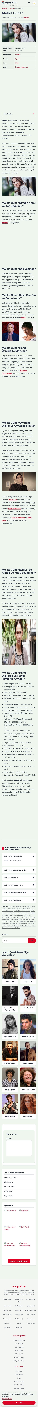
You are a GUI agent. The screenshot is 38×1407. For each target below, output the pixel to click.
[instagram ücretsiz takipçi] (11, 1249)
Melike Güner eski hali (14, 913)
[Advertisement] (19, 90)
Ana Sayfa (19, 1371)
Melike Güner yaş (24, 921)
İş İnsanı (31, 1306)
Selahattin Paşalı (18, 517)
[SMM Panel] (26, 1233)
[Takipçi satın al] (11, 1216)
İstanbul (17, 54)
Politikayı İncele (7, 1398)
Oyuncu (11, 8)
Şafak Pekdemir (14, 508)
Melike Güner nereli (19, 919)
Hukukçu (31, 1314)
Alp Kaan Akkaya (19, 1357)
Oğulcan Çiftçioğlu (10, 1177)
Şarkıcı (19, 1306)
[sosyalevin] (26, 1216)
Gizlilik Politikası (19, 1385)
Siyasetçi (30, 1299)
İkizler (17, 63)
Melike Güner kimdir (7, 919)
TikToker (19, 1319)
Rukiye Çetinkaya (19, 1361)
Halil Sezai (12, 500)
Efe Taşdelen (8, 1182)
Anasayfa (4, 8)
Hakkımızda (19, 1374)
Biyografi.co (11, 2)
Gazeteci (7, 1310)
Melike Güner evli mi (10, 915)
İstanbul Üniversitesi (21, 67)
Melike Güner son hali (12, 921)
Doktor (7, 1323)
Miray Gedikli (8, 1191)
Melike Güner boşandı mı (15, 908)
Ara (32, 940)
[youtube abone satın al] (11, 1233)
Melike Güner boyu (28, 908)
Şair (19, 1323)
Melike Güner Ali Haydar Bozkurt (16, 906)
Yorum (9, 1138)
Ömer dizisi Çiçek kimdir (19, 923)
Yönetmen (30, 1323)
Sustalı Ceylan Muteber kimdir (22, 925)
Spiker (7, 1327)
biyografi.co (19, 1286)
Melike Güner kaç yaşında (27, 917)
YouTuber (7, 1314)
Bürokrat (31, 1319)
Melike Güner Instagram (13, 917)
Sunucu (19, 1310)
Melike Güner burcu (7, 911)
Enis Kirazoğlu (9, 1187)
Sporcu (19, 1327)
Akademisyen (30, 1310)
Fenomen (19, 1314)
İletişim (19, 1378)
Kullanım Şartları (19, 1381)
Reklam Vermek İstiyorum (19, 1261)
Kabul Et (19, 1403)
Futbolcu (7, 1319)
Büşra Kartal (8, 1196)
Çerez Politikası (19, 1388)
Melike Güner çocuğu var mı (22, 911)
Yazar (7, 1306)
